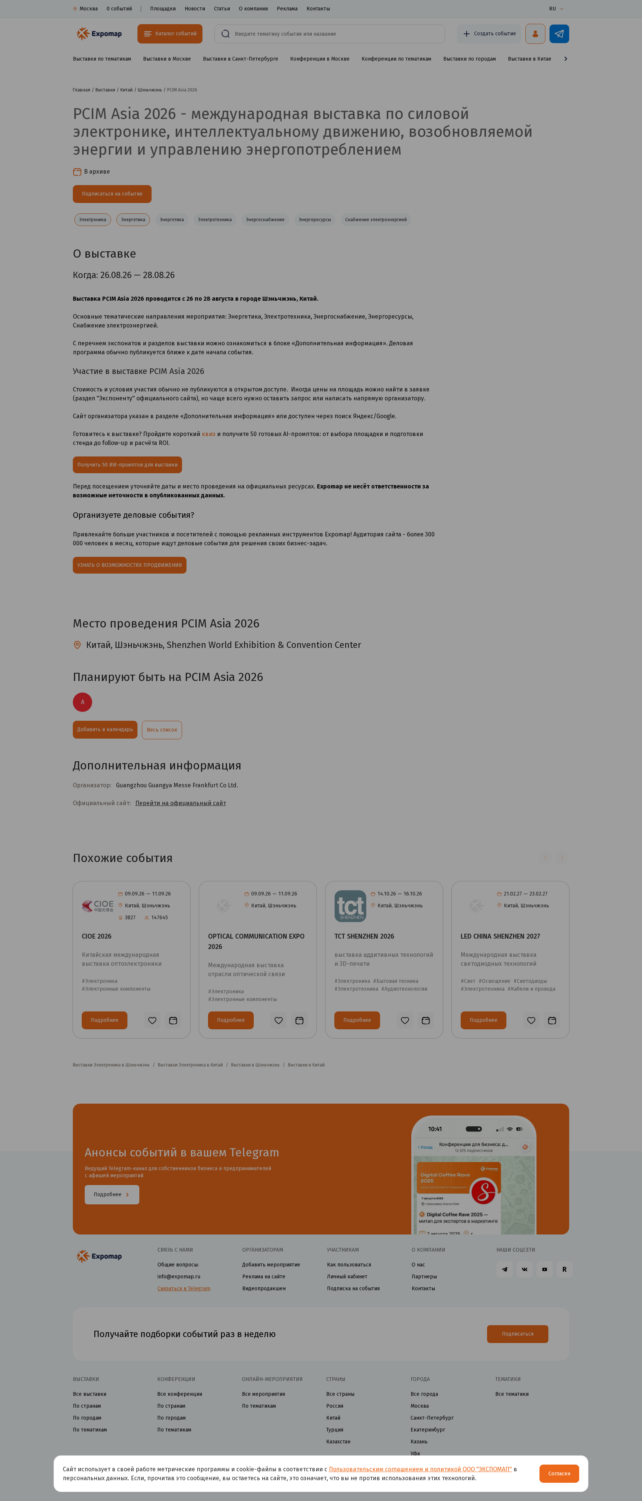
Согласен (559, 1474)
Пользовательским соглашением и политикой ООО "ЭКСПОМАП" (420, 1469)
